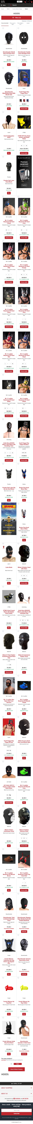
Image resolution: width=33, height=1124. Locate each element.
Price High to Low (20, 24)
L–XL (25, 452)
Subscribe (16, 1113)
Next (17, 1064)
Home (2, 9)
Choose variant (24, 108)
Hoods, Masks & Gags (17, 9)
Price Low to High (12, 24)
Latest (28, 23)
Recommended (4, 23)
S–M (23, 452)
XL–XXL (10, 795)
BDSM (8, 9)
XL (26, 145)
